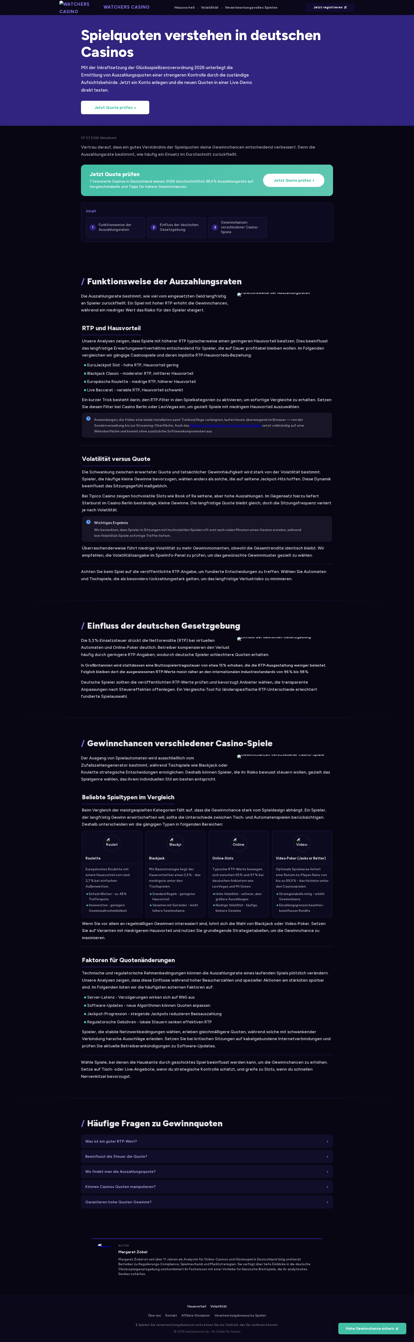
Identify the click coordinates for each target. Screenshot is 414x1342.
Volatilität (209, 8)
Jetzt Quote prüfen (113, 107)
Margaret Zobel (132, 1252)
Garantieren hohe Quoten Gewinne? (118, 1202)
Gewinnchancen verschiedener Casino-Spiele (240, 227)
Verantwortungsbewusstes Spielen (240, 1315)
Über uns (154, 1315)
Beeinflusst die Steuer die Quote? (116, 1156)
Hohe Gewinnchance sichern (370, 1328)
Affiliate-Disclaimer (195, 1315)
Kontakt (171, 1315)
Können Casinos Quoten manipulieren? (120, 1186)
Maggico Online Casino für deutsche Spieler (225, 425)
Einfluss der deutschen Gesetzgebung (179, 227)
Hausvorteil (184, 8)
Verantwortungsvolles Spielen (251, 8)
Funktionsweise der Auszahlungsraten (115, 227)
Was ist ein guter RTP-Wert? (111, 1141)
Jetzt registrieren (328, 7)
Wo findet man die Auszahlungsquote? (120, 1171)
